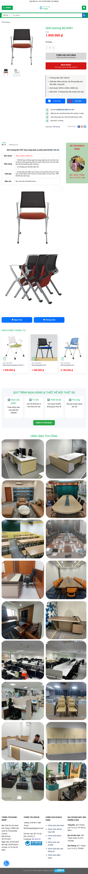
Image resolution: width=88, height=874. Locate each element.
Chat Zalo (57, 101)
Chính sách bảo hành (56, 825)
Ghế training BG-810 (67, 365)
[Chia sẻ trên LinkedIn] (85, 126)
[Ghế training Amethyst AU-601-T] (15, 347)
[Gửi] (84, 15)
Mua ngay (66, 65)
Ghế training (6, 22)
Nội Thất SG (54, 150)
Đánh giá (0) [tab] (13, 145)
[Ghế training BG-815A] (44, 347)
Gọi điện (78, 101)
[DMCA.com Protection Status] (59, 870)
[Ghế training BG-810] (73, 347)
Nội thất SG (36, 839)
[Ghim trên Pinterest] (82, 127)
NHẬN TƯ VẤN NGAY (44, 423)
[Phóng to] (4, 64)
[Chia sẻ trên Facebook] (79, 126)
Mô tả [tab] (4, 145)
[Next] (86, 354)
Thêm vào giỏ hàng (66, 55)
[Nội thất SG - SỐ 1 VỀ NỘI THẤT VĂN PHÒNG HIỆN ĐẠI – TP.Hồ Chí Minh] (44, 7)
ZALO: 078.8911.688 (77, 178)
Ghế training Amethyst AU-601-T (13, 365)
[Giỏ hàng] (84, 8)
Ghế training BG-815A (39, 365)
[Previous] (1, 354)
